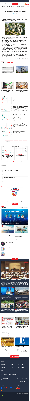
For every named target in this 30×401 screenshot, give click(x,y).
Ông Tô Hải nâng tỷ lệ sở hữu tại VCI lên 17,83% (20, 115)
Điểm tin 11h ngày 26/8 (9, 247)
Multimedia (4, 207)
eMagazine (5, 374)
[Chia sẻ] (27, 17)
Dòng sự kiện (15, 315)
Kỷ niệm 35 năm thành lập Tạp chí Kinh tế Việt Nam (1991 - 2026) (22, 327)
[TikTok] (9, 388)
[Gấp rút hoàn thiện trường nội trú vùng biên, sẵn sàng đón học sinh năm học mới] (22, 304)
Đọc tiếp (3, 96)
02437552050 (18, 379)
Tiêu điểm (3, 6)
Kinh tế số (14, 6)
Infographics (14, 374)
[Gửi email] (24, 17)
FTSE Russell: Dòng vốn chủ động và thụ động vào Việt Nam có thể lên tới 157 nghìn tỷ (7, 75)
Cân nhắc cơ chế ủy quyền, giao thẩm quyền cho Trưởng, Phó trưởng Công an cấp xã (13, 280)
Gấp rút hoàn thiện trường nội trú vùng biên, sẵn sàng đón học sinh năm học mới (21, 310)
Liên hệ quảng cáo (22, 381)
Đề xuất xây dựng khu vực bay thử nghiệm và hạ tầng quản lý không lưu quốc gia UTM (21, 297)
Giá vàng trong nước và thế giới (7, 346)
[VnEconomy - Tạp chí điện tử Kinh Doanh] (14, 356)
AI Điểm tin (14, 239)
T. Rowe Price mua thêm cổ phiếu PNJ (19, 123)
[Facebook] (1, 388)
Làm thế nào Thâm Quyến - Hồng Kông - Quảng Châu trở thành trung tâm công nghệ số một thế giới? (22, 75)
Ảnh (1, 374)
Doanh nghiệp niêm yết (7, 154)
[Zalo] (11, 388)
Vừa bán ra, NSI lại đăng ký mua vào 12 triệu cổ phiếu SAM (19, 132)
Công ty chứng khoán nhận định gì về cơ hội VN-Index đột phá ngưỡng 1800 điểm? (15, 174)
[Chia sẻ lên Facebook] (21, 17)
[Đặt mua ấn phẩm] (27, 3)
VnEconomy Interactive (20, 346)
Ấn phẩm (15, 185)
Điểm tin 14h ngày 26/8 (9, 242)
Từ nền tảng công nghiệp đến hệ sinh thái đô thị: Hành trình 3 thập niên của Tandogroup (21, 235)
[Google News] (18, 17)
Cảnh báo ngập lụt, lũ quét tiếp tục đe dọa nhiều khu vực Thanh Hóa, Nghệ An (7, 310)
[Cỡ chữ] (4, 17)
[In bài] (2, 17)
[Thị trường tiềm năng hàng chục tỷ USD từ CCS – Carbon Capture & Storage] (7, 291)
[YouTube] (6, 388)
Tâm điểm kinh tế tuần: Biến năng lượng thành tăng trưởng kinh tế (8, 234)
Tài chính (10, 6)
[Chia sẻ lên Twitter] (22, 17)
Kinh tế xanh (18, 6)
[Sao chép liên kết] (25, 17)
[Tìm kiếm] (3, 3)
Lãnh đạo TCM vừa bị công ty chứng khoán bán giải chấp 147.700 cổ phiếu (20, 107)
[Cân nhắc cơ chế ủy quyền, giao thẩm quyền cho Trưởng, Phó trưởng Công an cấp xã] (15, 269)
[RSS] (1, 390)
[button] (13, 161)
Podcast (10, 374)
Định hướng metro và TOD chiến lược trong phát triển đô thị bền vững (7, 327)
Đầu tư (7, 6)
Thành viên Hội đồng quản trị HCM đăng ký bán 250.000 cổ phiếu (14, 166)
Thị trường (23, 6)
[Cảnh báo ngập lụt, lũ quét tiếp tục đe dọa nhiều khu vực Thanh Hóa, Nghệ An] (7, 304)
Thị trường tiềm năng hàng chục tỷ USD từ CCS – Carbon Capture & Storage (7, 297)
